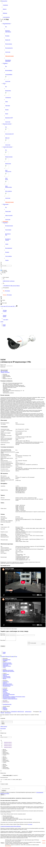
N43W (4, 325)
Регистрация (3, 728)
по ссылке (30, 824)
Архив (1, 321)
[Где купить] (1, 297)
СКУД (4, 83)
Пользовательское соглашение (9, 697)
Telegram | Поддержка (5, 372)
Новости (4, 691)
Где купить (5, 692)
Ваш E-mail (11, 635)
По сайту (4, 272)
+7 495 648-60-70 (13, 711)
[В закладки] (0, 367)
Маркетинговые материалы (8, 671)
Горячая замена (6, 674)
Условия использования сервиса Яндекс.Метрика (10, 826)
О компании (5, 690)
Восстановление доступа (8, 684)
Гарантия (5, 682)
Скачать (43, 840)
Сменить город (3, 302)
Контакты (5, 689)
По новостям (4, 271)
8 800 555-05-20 (20, 711)
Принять (2, 794)
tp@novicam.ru (8, 712)
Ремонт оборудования (7, 683)
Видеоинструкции (6, 686)
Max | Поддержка (4, 371)
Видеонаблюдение (7, 23)
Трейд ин (5, 675)
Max (40, 711)
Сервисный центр (6, 676)
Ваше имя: (2, 633)
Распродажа (5, 221)
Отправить (3, 646)
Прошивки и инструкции (8, 670)
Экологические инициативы (9, 694)
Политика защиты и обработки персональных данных (14, 696)
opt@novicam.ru (28, 711)
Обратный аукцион (7, 666)
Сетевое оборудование (7, 146)
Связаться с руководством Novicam (10, 698)
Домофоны (5, 63)
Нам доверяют (6, 695)
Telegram (2, 712)
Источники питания (7, 123)
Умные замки (6, 204)
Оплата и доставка (6, 677)
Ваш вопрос (2, 640)
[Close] (0, 716)
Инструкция (8, 845)
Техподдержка (6, 681)
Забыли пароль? (3, 726)
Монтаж (4, 678)
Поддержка (5, 222)
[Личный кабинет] (1, 304)
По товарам (4, 270)
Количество (2, 366)
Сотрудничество (6, 693)
